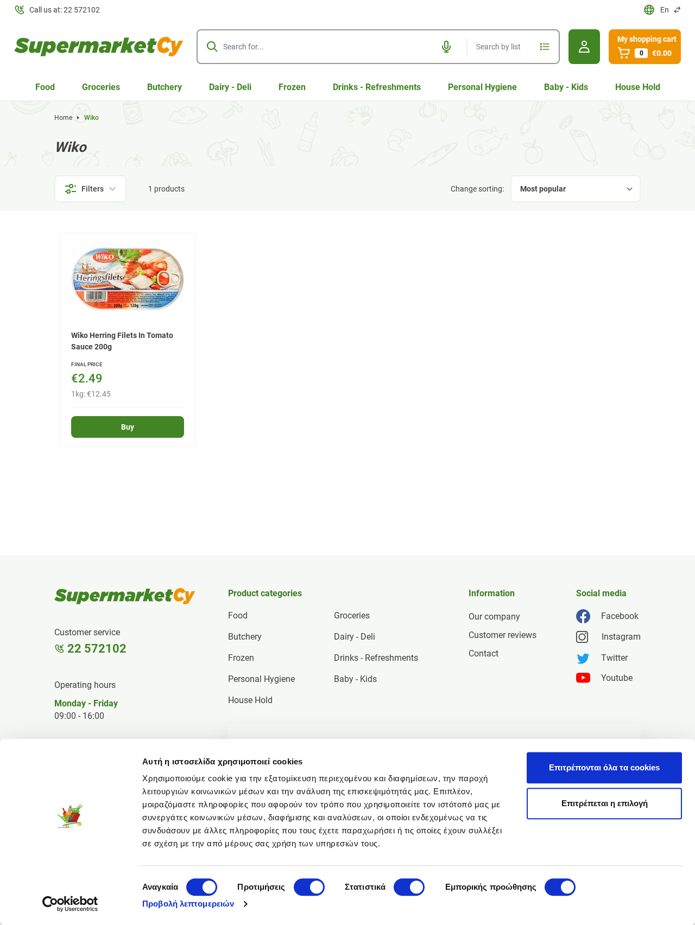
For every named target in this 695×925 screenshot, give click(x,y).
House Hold (637, 87)
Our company (494, 616)
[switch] (309, 887)
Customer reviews (502, 635)
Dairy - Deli (230, 87)
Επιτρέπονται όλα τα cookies (604, 767)
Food (45, 87)
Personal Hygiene (482, 87)
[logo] (99, 46)
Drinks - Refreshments (377, 87)
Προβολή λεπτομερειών (188, 903)
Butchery (164, 87)
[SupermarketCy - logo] (124, 596)
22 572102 (97, 648)
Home (63, 118)
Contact (483, 653)
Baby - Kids (566, 87)
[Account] (584, 46)
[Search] (212, 46)
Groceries (101, 87)
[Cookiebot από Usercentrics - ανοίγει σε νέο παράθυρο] (70, 904)
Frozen (292, 87)
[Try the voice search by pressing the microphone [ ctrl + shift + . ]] (446, 46)
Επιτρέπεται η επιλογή (604, 803)
